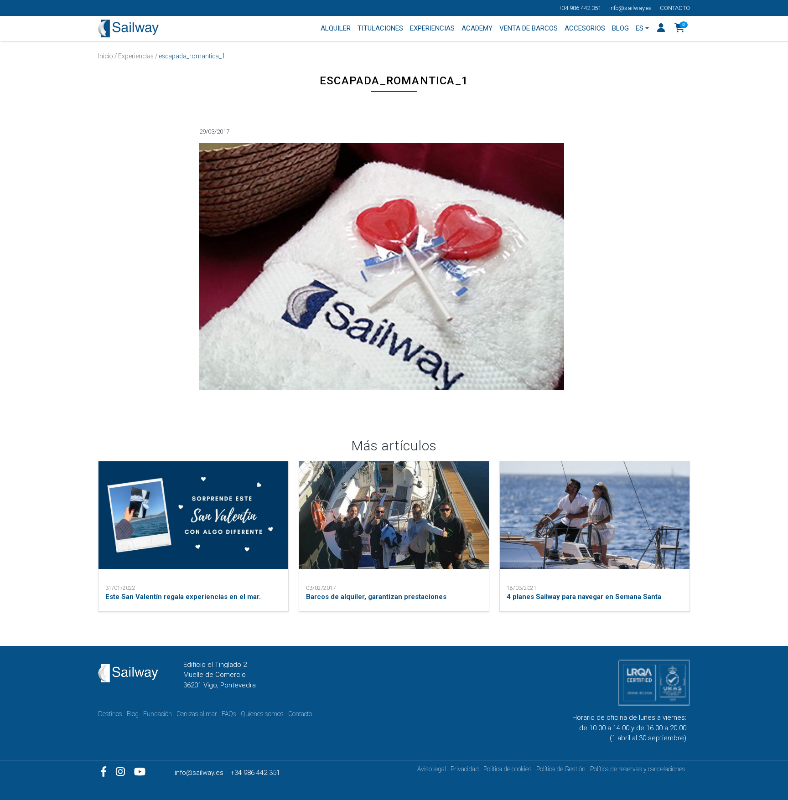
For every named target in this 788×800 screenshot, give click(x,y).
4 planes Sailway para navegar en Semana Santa (584, 597)
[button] (679, 29)
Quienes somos (262, 713)
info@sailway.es (630, 8)
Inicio (105, 56)
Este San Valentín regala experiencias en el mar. (183, 597)
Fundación (157, 713)
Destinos (110, 713)
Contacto (675, 8)
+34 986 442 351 (580, 8)
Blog (133, 713)
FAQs (229, 713)
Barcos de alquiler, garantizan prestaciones (376, 597)
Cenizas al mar (196, 713)
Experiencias (136, 56)
